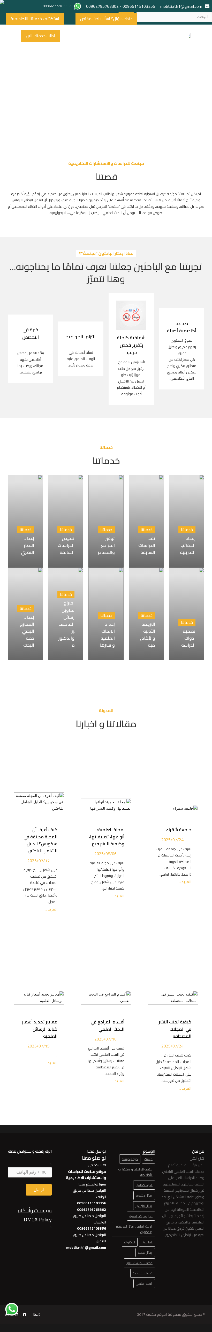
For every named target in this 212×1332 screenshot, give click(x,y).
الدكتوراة (129, 1242)
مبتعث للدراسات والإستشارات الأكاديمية (135, 1172)
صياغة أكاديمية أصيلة (181, 327)
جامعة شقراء (178, 829)
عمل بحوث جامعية (141, 1216)
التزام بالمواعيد (80, 336)
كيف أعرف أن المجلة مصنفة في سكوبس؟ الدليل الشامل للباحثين (40, 840)
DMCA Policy (38, 1219)
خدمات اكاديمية (143, 1273)
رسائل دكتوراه (144, 1195)
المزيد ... (184, 882)
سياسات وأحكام (35, 1210)
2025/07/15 (38, 1046)
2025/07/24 (172, 840)
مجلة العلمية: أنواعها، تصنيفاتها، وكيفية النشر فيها (106, 836)
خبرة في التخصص (30, 333)
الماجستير (147, 1242)
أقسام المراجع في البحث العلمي (107, 1025)
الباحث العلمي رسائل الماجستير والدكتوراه (134, 1229)
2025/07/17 (38, 860)
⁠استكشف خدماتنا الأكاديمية (35, 18)
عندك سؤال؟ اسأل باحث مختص (106, 18)
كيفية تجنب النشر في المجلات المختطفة (175, 1029)
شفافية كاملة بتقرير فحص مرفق (131, 345)
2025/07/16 (105, 1039)
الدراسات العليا (144, 1185)
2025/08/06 (105, 854)
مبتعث (149, 1159)
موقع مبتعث (130, 1159)
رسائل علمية (145, 1253)
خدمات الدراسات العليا (139, 1263)
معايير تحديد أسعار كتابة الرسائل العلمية (39, 1029)
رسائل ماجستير (144, 1206)
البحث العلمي (144, 1284)
